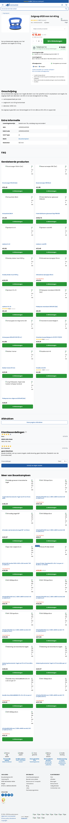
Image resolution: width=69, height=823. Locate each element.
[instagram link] (5, 795)
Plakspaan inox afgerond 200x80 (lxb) (13, 398)
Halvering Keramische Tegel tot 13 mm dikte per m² (51, 663)
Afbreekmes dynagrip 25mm (44, 274)
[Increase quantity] (41, 41)
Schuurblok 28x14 (7, 213)
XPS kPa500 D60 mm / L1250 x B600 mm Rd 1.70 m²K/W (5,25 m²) (50, 630)
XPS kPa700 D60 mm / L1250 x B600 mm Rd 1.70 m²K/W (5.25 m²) (50, 696)
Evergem (42, 66)
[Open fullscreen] (15, 23)
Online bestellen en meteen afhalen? (43, 69)
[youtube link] (11, 795)
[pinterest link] (8, 795)
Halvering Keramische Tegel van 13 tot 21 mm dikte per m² (17, 664)
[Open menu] (3, 5)
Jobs (27, 788)
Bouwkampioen (24, 139)
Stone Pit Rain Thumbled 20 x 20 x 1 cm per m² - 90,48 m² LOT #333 (50, 564)
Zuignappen (6, 13)
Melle (35, 66)
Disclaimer (13, 818)
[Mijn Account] (62, 5)
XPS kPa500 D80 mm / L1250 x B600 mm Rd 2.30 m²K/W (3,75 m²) (16, 729)
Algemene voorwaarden (8, 816)
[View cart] (66, 5)
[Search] (66, 9)
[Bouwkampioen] (64, 21)
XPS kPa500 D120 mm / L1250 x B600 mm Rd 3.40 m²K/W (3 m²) (16, 597)
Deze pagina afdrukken (34, 422)
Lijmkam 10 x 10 (6, 306)
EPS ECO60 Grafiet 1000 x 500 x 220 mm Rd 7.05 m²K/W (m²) (16, 564)
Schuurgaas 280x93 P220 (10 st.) (12, 337)
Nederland (24, 818)
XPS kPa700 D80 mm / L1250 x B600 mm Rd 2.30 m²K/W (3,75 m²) (16, 630)
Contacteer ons (55, 788)
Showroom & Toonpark (33, 781)
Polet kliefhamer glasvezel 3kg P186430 (48, 213)
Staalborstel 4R (41, 368)
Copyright (4, 820)
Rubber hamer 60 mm (8, 368)
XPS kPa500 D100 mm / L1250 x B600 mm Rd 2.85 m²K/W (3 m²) (50, 530)
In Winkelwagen (17, 191)
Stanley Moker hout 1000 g (10, 274)
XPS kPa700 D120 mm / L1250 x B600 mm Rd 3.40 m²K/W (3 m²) (50, 497)
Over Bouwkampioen (32, 777)
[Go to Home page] (12, 5)
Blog (27, 786)
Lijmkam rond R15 (41, 244)
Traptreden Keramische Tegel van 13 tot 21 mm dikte (16, 497)
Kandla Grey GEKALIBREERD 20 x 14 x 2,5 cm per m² (17, 695)
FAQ (51, 777)
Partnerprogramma (32, 790)
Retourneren (54, 783)
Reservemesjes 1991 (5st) (43, 183)
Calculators (29, 783)
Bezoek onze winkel (32, 779)
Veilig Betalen (54, 786)
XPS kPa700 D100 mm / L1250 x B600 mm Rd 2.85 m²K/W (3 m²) (50, 597)
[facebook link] (2, 795)
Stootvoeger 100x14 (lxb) (9, 183)
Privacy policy (5, 818)
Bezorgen (53, 781)
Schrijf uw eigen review (34, 465)
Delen (47, 22)
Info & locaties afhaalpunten (40, 71)
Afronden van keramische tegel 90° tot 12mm (16, 530)
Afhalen (52, 779)
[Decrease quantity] (33, 41)
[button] (38, 20)
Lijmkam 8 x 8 (6, 244)
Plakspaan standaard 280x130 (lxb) (47, 306)
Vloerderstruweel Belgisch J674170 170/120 (49, 337)
